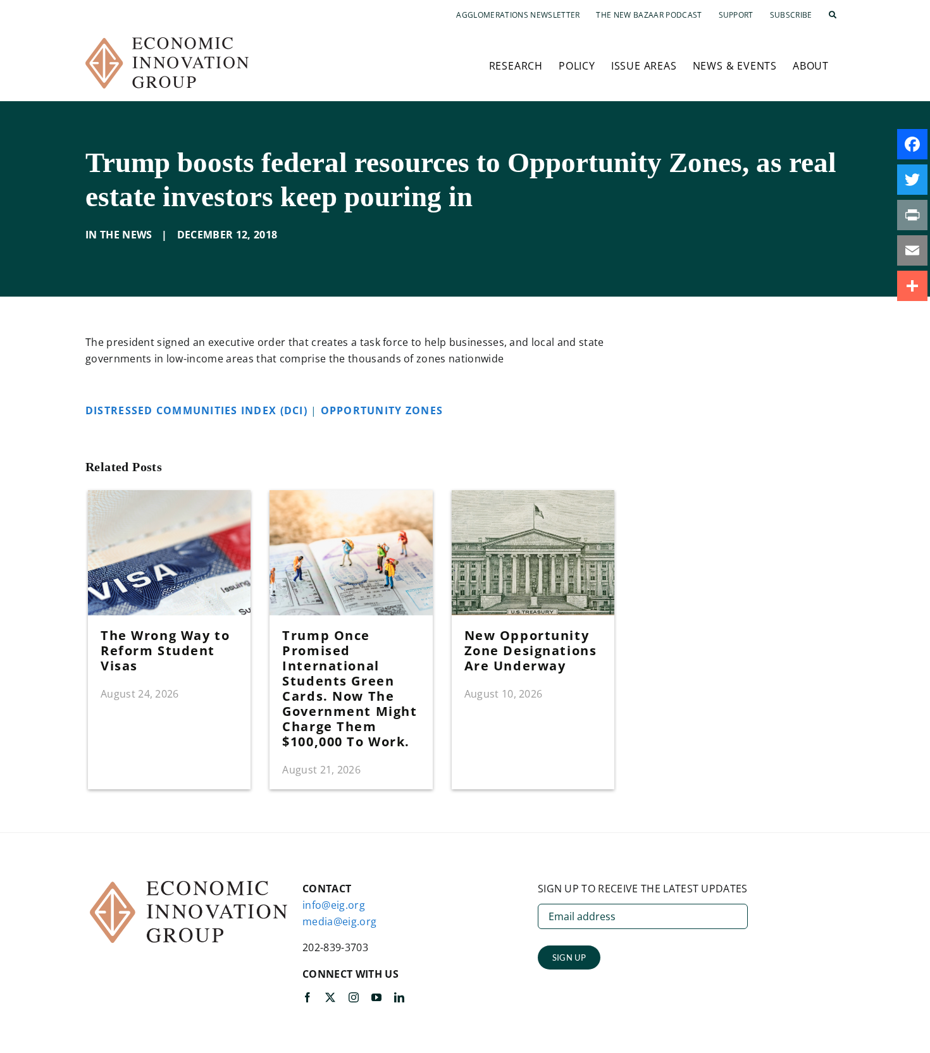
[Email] (912, 250)
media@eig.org (339, 921)
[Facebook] (912, 144)
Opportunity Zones (384, 410)
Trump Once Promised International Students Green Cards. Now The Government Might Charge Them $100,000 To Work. (349, 688)
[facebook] (307, 997)
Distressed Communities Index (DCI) (198, 410)
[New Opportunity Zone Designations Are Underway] (533, 497)
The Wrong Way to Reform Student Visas (165, 650)
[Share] (912, 286)
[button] (833, 15)
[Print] (912, 215)
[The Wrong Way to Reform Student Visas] (169, 497)
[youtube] (376, 997)
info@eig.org (333, 905)
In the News (118, 235)
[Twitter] (912, 179)
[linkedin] (399, 997)
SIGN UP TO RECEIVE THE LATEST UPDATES (643, 889)
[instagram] (354, 997)
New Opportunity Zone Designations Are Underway (530, 650)
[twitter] (330, 997)
